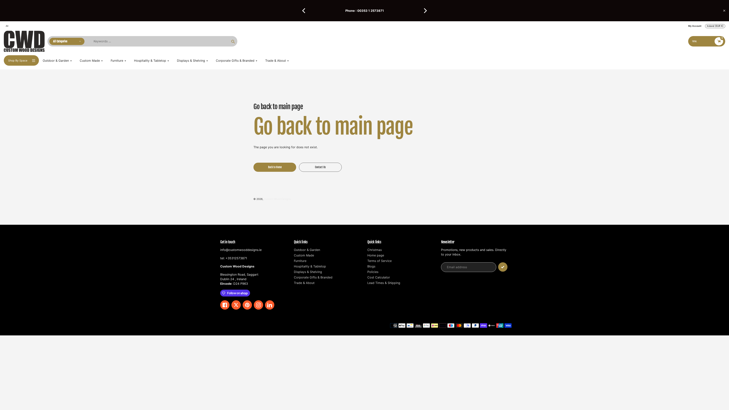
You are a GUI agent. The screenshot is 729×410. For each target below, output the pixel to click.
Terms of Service (379, 261)
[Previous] (304, 10)
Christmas (374, 250)
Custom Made (304, 255)
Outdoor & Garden (307, 250)
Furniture (300, 261)
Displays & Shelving (308, 272)
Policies (372, 272)
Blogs (371, 266)
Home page (375, 255)
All (7, 25)
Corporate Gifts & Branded (313, 277)
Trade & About (304, 283)
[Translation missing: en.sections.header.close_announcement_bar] (724, 11)
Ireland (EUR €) (715, 25)
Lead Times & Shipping (383, 283)
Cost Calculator (378, 277)
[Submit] (502, 267)
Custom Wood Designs (277, 198)
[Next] (425, 10)
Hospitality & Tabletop (310, 266)
